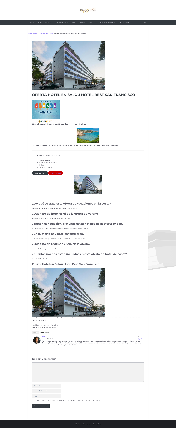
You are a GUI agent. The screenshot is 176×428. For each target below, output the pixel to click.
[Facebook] (139, 339)
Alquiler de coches (43, 22)
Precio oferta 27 (55, 173)
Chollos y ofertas (60, 22)
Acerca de (35, 332)
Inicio (32, 22)
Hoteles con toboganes (105, 22)
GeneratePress (97, 424)
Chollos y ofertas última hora (43, 34)
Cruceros (82, 22)
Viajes (73, 22)
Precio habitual (40, 173)
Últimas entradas (44, 332)
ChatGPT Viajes (124, 22)
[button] (145, 22)
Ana (43, 337)
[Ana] (37, 340)
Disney (90, 22)
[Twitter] (142, 339)
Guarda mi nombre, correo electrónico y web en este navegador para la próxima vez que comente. (67, 400)
